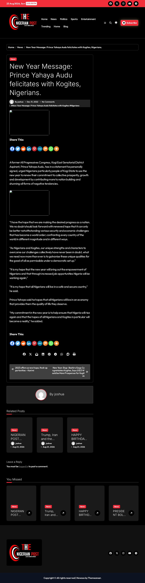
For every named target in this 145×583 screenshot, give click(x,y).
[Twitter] (17, 146)
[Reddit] (23, 146)
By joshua (19, 102)
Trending (45, 26)
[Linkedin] (28, 146)
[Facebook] (12, 146)
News (53, 19)
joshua (59, 394)
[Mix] (45, 146)
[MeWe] (39, 146)
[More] (56, 146)
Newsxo (81, 577)
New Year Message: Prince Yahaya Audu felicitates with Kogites (40, 105)
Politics (63, 19)
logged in (23, 466)
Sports (74, 19)
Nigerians (75, 105)
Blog (65, 26)
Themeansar (94, 577)
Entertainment (88, 19)
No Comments (48, 102)
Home (44, 19)
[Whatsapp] (50, 146)
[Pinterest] (34, 146)
